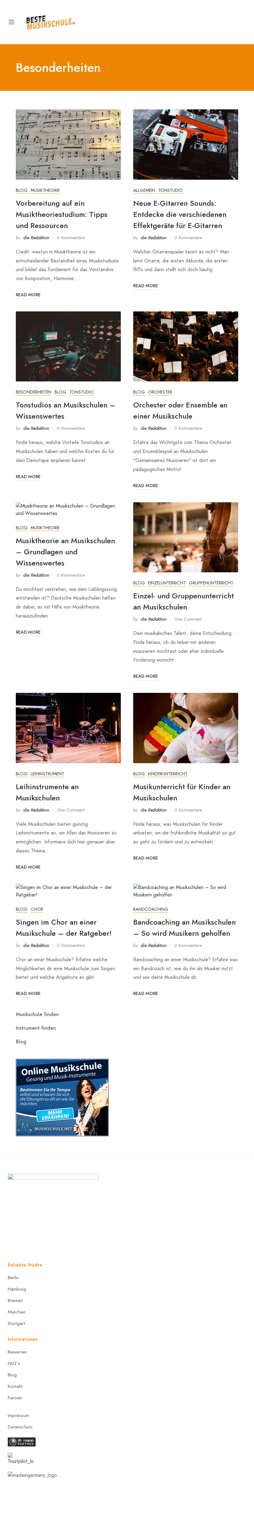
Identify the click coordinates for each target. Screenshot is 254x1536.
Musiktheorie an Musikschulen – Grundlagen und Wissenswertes (65, 551)
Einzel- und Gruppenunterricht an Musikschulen (183, 601)
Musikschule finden (37, 1014)
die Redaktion (36, 238)
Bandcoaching (150, 909)
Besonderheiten (33, 392)
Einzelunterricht (167, 583)
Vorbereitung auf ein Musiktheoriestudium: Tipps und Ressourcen (61, 214)
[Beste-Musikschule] (50, 21)
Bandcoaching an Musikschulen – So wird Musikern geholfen (184, 928)
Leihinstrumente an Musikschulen (47, 792)
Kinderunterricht (167, 774)
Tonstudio (170, 190)
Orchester (160, 392)
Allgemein (144, 190)
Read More (28, 295)
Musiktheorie (45, 190)
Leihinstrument (47, 774)
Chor (37, 909)
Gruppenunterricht (211, 583)
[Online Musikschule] (62, 1096)
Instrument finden (36, 1028)
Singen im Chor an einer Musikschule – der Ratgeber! (64, 928)
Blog (22, 190)
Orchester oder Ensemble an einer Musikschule (180, 410)
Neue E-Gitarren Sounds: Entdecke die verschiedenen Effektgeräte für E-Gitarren (179, 214)
